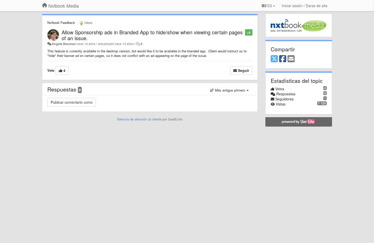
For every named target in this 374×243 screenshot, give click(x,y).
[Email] (291, 59)
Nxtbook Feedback (61, 22)
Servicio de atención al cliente (139, 119)
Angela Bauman (64, 43)
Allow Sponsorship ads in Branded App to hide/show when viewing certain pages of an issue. (152, 35)
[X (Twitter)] (274, 59)
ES (269, 5)
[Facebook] (282, 59)
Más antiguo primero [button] (230, 90)
